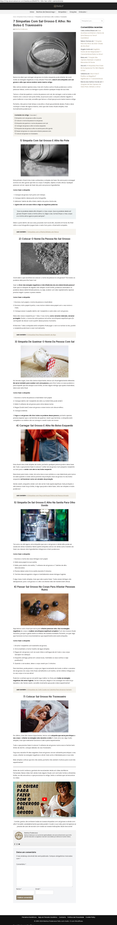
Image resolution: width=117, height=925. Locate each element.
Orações (73, 12)
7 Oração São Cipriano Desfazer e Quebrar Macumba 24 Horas (91, 59)
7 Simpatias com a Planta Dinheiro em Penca (43, 232)
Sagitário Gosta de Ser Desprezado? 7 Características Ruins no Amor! (92, 51)
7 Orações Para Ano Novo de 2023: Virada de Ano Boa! (92, 43)
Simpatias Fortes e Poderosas (25, 17)
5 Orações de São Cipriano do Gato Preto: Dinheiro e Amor (92, 84)
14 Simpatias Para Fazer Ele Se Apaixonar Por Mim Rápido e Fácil (92, 68)
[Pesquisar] (102, 21)
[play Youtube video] (44, 799)
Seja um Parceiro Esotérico (47, 917)
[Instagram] (17, 844)
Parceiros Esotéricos (29, 917)
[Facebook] (14, 844)
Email (37, 889)
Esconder (33, 115)
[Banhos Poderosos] (58, 6)
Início (32, 12)
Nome (19, 889)
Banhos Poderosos (22, 29)
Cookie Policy (90, 917)
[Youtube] (19, 844)
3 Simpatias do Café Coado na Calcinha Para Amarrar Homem (49, 690)
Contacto (62, 917)
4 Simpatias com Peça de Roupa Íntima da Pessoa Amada (48, 496)
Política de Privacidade (75, 917)
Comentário (21, 864)
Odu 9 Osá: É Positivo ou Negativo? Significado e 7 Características (92, 76)
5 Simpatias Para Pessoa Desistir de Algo (41, 335)
